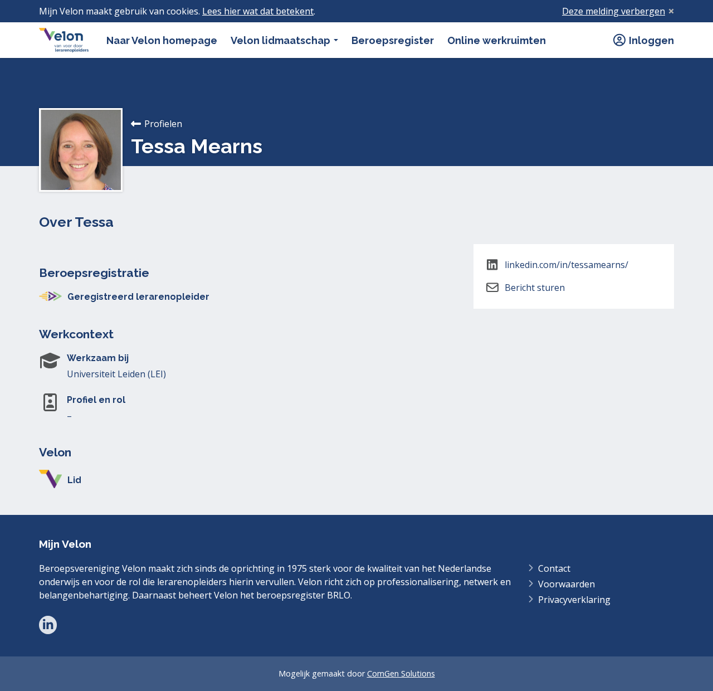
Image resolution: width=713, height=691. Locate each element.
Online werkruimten (496, 40)
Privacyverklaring (574, 599)
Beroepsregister (392, 40)
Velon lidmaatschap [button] (282, 40)
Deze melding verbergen (613, 11)
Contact (554, 568)
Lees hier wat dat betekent (258, 11)
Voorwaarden (566, 584)
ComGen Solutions (401, 673)
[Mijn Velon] (64, 40)
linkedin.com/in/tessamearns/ (566, 265)
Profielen (163, 124)
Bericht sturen (535, 287)
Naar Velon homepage (161, 40)
